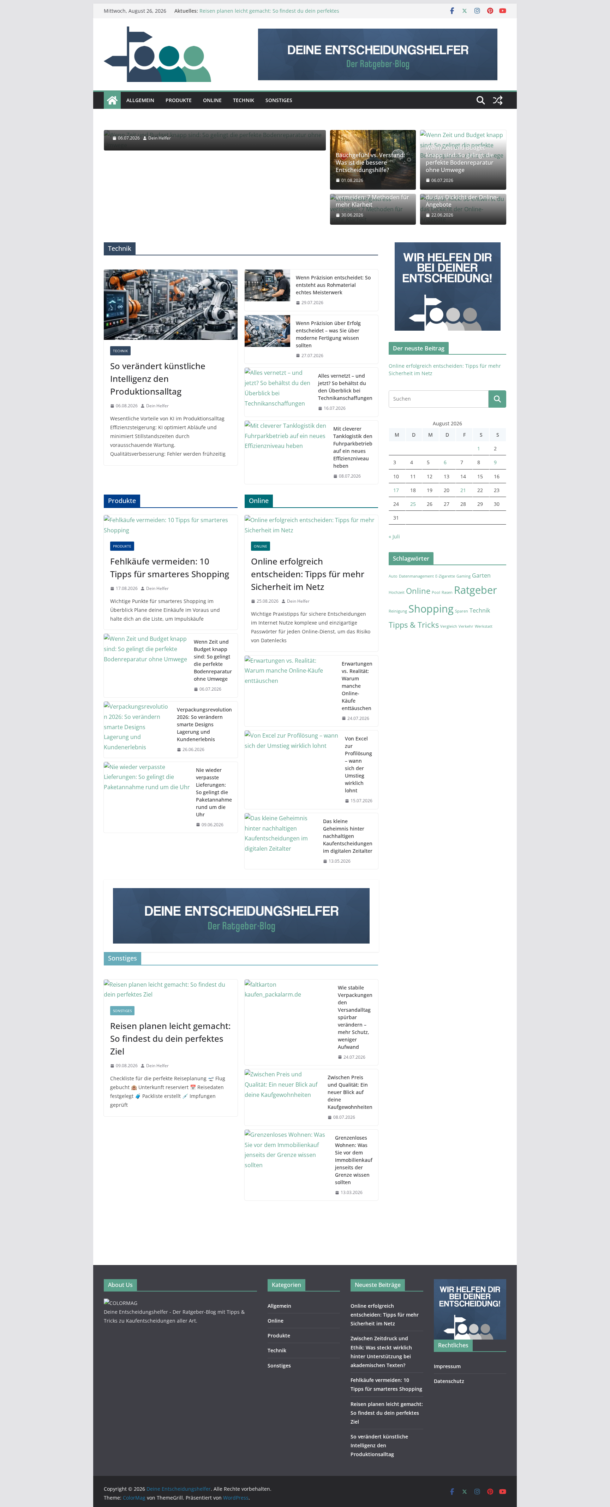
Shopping (431, 609)
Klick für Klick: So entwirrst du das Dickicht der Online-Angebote (462, 197)
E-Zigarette (445, 576)
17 (396, 490)
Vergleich (448, 626)
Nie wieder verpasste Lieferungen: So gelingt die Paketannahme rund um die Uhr (214, 792)
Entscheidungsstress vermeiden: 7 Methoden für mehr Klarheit (372, 197)
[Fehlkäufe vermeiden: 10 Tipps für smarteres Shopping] (171, 525)
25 (413, 504)
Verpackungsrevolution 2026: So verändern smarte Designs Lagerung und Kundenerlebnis (204, 724)
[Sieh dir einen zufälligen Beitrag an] (497, 100)
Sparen (461, 611)
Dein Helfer (157, 406)
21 (463, 490)
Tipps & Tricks (414, 624)
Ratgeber (475, 590)
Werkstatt (483, 626)
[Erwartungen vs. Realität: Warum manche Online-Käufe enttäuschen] (290, 691)
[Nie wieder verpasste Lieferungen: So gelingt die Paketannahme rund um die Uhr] (147, 797)
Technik (243, 100)
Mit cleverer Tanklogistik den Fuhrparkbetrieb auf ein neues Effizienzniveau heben (352, 447)
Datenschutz (449, 1381)
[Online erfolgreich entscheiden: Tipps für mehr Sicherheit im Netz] (311, 525)
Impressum (447, 1366)
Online (212, 100)
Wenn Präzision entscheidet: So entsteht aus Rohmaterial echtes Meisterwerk (333, 285)
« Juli (394, 536)
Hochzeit (397, 592)
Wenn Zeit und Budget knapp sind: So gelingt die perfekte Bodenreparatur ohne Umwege (460, 158)
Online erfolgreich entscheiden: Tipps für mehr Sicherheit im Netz (307, 573)
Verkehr (466, 626)
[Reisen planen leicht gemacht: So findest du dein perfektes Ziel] (171, 990)
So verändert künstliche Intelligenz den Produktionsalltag (157, 378)
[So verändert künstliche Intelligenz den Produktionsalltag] (171, 305)
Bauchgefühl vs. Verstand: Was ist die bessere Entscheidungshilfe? (370, 162)
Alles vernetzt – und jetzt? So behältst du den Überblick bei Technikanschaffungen (345, 386)
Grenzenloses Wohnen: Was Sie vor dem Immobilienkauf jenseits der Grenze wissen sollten (353, 1160)
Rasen (447, 592)
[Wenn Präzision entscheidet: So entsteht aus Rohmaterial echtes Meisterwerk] (268, 290)
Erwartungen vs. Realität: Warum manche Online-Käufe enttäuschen (357, 685)
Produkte (179, 100)
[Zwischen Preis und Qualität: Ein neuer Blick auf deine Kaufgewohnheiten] (283, 1097)
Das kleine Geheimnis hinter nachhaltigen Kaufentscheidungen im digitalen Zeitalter (347, 836)
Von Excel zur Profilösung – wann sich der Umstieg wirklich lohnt (358, 764)
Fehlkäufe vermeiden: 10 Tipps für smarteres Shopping (169, 567)
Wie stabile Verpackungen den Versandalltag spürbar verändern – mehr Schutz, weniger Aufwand (355, 1017)
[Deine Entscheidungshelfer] (112, 100)
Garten (481, 575)
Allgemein (140, 100)
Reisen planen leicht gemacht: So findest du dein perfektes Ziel (170, 1038)
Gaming (463, 576)
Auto (393, 576)
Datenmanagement (416, 576)
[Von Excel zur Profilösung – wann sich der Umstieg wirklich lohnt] (292, 770)
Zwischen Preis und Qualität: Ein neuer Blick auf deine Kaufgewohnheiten (350, 1092)
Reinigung (398, 611)
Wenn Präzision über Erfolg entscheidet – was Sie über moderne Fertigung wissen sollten (328, 334)
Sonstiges (278, 100)
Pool (436, 592)
